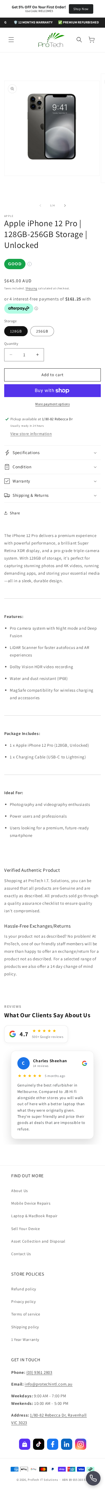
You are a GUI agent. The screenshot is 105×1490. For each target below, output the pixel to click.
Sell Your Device (25, 1228)
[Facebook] (52, 1444)
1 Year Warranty (25, 1339)
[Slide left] (40, 205)
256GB (42, 331)
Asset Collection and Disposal (38, 1241)
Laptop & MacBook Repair (34, 1215)
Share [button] (15, 512)
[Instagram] (80, 1444)
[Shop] (24, 1444)
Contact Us (21, 1253)
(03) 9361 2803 (39, 1372)
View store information (31, 433)
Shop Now (81, 9)
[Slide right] (65, 205)
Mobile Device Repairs (31, 1203)
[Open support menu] (93, 1478)
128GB (16, 331)
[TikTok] (38, 1444)
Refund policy (23, 1288)
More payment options (52, 404)
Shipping (31, 288)
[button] (11, 40)
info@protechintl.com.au (49, 1384)
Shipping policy (25, 1326)
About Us (19, 1190)
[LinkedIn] (66, 1444)
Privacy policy (23, 1301)
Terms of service (25, 1314)
